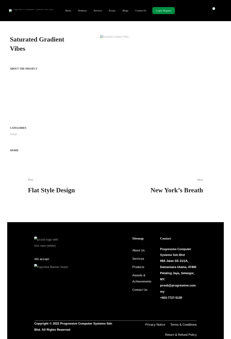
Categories (18, 128)
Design (13, 134)
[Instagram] (170, 308)
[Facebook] (11, 157)
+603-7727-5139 (171, 297)
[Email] (16, 157)
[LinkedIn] (179, 308)
